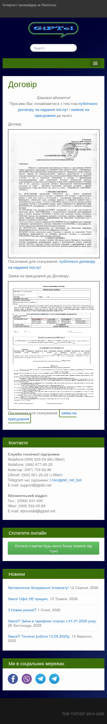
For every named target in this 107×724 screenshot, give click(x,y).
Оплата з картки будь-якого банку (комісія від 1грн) (53, 548)
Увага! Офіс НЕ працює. (28, 598)
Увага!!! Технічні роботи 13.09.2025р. (39, 636)
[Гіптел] (53, 29)
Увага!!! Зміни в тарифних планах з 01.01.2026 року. (52, 620)
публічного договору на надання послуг (57, 106)
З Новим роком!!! (22, 609)
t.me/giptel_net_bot (66, 479)
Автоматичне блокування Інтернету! (38, 587)
